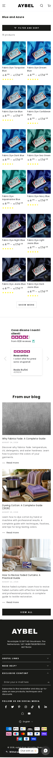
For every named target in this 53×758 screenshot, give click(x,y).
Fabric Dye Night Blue (13, 240)
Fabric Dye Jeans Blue (14, 284)
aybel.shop (20, 747)
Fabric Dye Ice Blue (12, 111)
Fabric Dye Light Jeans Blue (35, 242)
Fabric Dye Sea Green (39, 155)
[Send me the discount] (49, 682)
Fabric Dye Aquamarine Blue (11, 198)
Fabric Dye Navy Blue (38, 196)
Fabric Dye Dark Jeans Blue (35, 286)
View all (26, 612)
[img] (28, 337)
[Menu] (4, 5)
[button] (41, 5)
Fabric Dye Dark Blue (13, 155)
